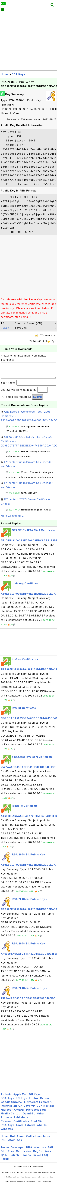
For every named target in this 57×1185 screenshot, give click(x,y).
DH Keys (35, 1094)
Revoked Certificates (15, 1121)
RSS (4, 1140)
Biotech (14, 1155)
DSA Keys (7, 1098)
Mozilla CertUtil (11, 1113)
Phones (26, 1155)
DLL (3, 1151)
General (45, 1098)
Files (11, 1151)
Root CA (36, 1121)
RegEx (37, 1151)
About (20, 1136)
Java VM (29, 1105)
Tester (5, 1147)
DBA (29, 1147)
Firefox (33, 1098)
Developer (18, 1147)
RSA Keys (18, 74)
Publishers (21, 1117)
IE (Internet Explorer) (37, 1102)
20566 (7, 327)
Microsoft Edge (36, 1109)
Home (5, 74)
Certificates (24, 1151)
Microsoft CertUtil (13, 1109)
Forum (5, 1159)
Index (47, 1136)
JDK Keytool (45, 1105)
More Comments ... (13, 515)
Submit (37, 396)
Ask (19, 1140)
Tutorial (30, 1125)
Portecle (6, 1117)
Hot (12, 1136)
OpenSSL (29, 1113)
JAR (50, 1147)
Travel (36, 1155)
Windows (7, 1129)
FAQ (45, 1155)
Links (47, 1151)
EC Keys (21, 1098)
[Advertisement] (28, 41)
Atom (11, 1140)
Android (6, 1094)
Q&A (4, 1155)
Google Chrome (11, 1102)
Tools (19, 1125)
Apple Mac (20, 1094)
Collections (34, 1136)
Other (40, 1113)
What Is (42, 1125)
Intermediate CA (11, 1105)
